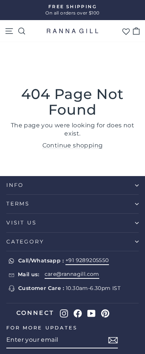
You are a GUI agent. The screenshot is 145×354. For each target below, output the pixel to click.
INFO (15, 185)
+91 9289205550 (87, 260)
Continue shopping (72, 145)
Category (25, 241)
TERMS (18, 203)
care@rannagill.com (72, 274)
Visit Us (21, 222)
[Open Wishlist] (126, 31)
